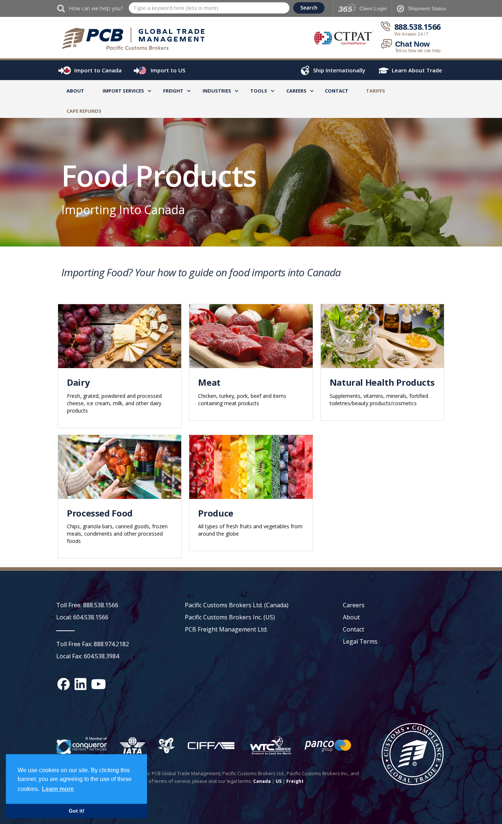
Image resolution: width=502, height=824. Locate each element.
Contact (336, 90)
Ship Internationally (339, 70)
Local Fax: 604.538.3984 (87, 656)
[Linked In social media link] (80, 684)
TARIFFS (375, 90)
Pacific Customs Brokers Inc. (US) (230, 617)
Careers (354, 605)
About (75, 90)
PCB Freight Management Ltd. (226, 629)
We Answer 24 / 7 (411, 34)
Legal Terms (360, 641)
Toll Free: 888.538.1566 (87, 605)
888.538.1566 (417, 27)
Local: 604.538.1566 (82, 617)
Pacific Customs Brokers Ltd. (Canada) (236, 605)
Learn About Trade (417, 70)
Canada (262, 781)
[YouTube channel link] (98, 684)
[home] (137, 38)
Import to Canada (98, 70)
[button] (123, 92)
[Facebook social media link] (63, 684)
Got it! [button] (77, 811)
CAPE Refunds (84, 111)
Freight (295, 781)
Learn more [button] (58, 789)
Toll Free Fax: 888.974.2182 (92, 644)
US (279, 781)
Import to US (168, 70)
